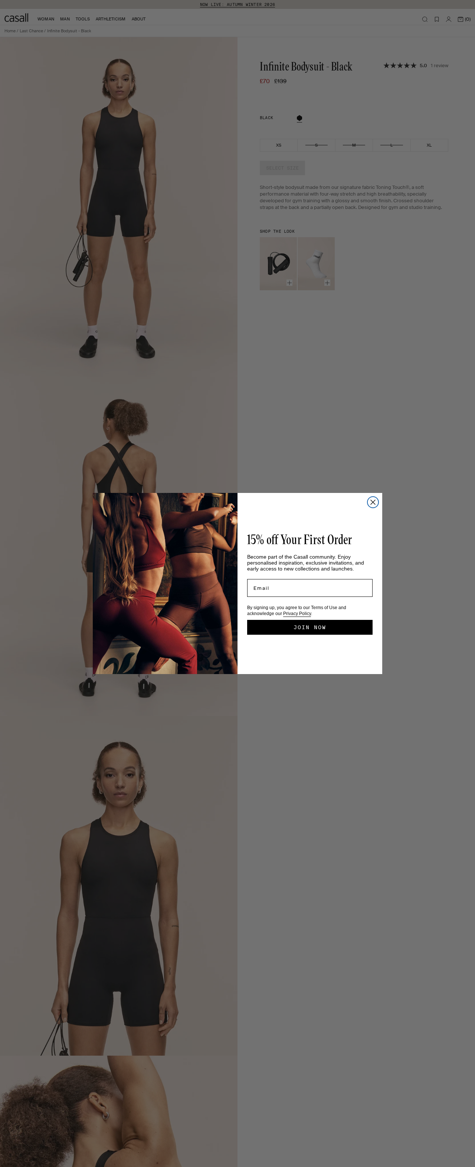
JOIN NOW (310, 627)
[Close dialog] (373, 502)
